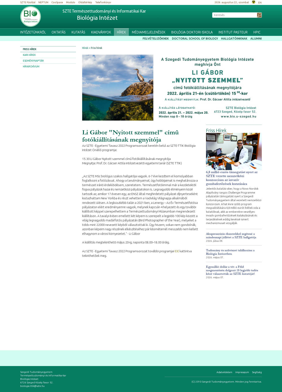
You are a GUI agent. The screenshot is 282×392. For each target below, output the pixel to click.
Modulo (70, 2)
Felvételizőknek (156, 38)
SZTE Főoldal (27, 2)
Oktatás (59, 32)
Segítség (257, 372)
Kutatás (78, 32)
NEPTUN (43, 2)
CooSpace (57, 2)
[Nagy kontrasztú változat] (253, 1)
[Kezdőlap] (30, 16)
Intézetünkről (33, 32)
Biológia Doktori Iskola (192, 32)
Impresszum (242, 372)
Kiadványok (101, 32)
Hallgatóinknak (234, 38)
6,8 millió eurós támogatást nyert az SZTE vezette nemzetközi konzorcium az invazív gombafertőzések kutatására (232, 178)
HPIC (257, 32)
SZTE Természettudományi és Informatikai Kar (104, 15)
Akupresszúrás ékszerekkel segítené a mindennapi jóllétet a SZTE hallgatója (231, 235)
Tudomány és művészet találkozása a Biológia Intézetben (230, 252)
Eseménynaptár (33, 60)
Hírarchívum (31, 66)
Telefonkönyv (103, 2)
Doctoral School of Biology (195, 38)
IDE (177, 251)
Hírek (121, 32)
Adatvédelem (224, 372)
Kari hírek (29, 55)
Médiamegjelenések (148, 32)
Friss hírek (29, 49)
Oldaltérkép (85, 2)
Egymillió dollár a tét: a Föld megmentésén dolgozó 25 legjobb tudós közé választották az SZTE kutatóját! (232, 270)
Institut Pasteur (233, 32)
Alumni (256, 38)
